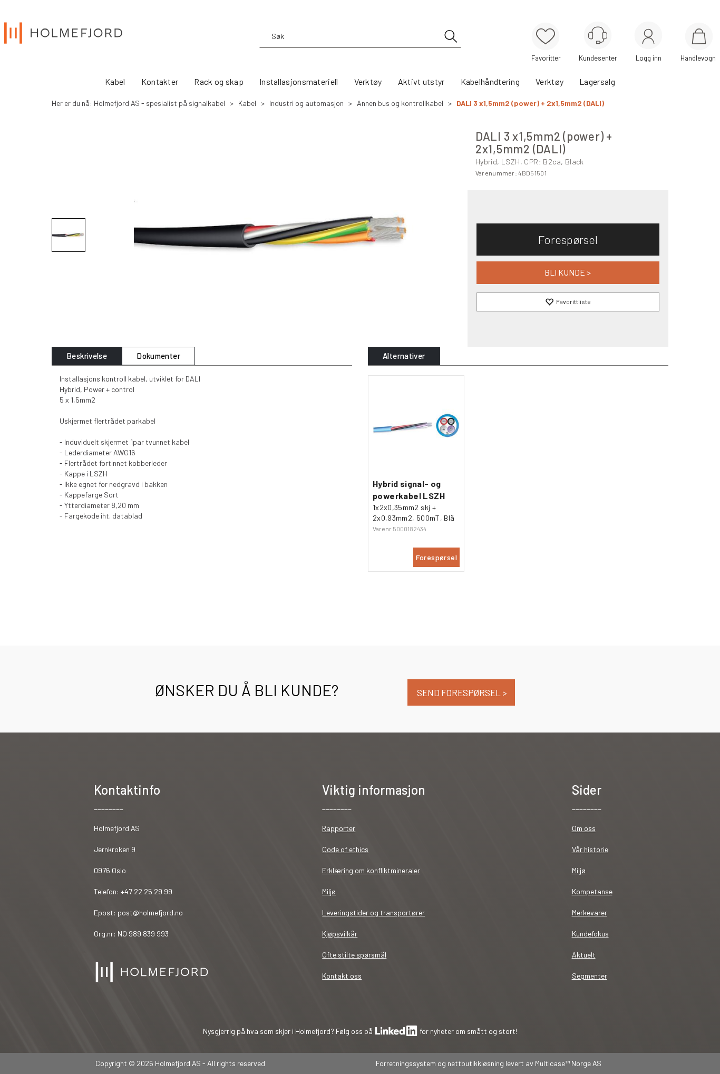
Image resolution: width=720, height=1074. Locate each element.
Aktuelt (584, 954)
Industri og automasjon (306, 103)
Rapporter (338, 828)
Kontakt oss (342, 975)
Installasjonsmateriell (298, 81)
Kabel (115, 81)
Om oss (584, 828)
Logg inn (648, 37)
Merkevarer (589, 912)
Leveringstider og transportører (373, 912)
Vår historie (590, 849)
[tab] (87, 356)
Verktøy (368, 81)
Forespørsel (568, 239)
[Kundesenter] (597, 35)
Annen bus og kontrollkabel (400, 103)
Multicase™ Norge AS (568, 1063)
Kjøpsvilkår (339, 933)
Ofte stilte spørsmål (354, 954)
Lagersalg (597, 81)
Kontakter (160, 81)
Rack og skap (219, 81)
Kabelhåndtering (490, 81)
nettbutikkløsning (475, 1063)
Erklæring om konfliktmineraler (371, 870)
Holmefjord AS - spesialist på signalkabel (159, 103)
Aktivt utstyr (421, 81)
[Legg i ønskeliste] (567, 301)
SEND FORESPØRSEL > (461, 692)
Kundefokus (590, 933)
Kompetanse (592, 891)
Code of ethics (345, 849)
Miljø (329, 891)
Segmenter (589, 975)
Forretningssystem (406, 1063)
